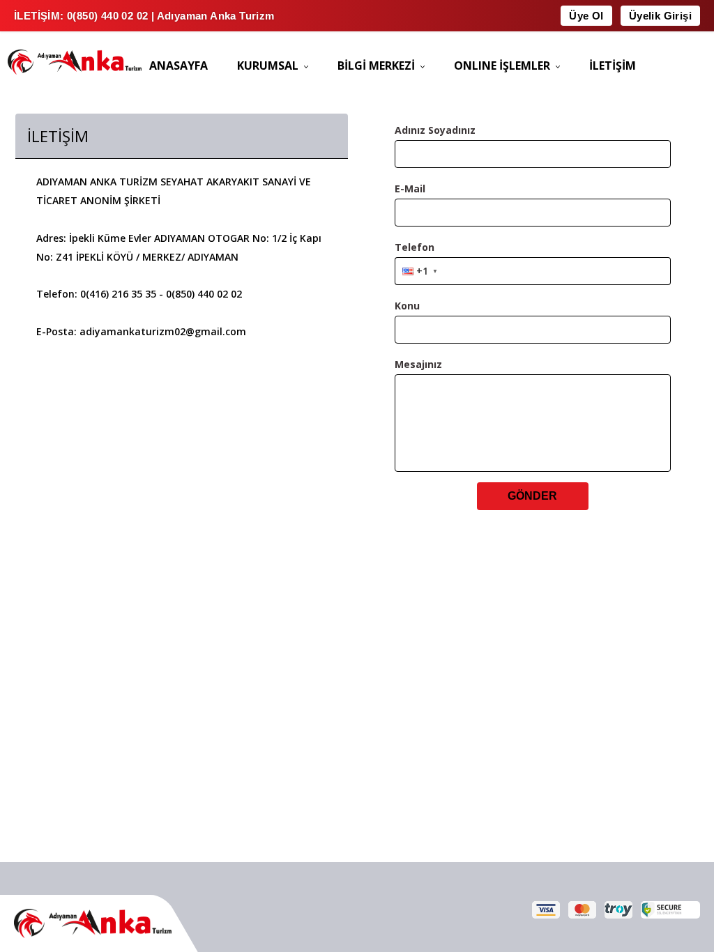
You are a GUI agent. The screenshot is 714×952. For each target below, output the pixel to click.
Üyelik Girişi (660, 16)
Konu (407, 305)
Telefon (414, 247)
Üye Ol (586, 16)
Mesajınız (418, 364)
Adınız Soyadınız (435, 130)
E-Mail (410, 188)
